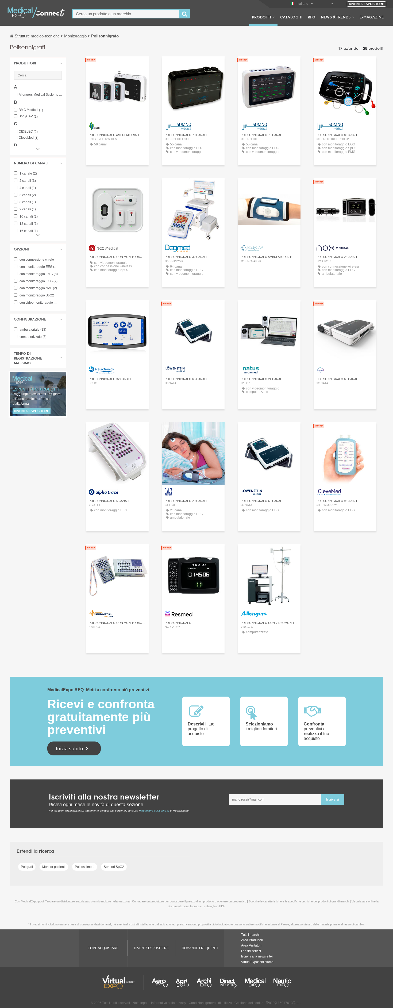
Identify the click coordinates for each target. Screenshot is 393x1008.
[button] (38, 63)
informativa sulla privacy (154, 810)
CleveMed (28, 138)
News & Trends (335, 16)
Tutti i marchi (250, 935)
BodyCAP (28, 116)
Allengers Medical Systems (40, 95)
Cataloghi (291, 16)
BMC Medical (31, 110)
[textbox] (125, 13)
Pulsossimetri (84, 867)
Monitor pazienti (54, 867)
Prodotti (261, 16)
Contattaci (117, 65)
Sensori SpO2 (114, 867)
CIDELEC (28, 132)
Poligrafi (27, 867)
